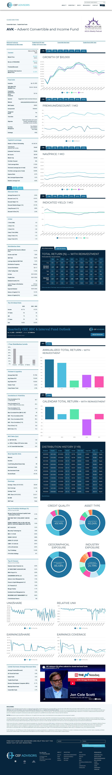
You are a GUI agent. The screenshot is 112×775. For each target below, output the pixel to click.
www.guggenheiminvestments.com (29, 102)
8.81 (67, 278)
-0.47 (52, 278)
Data (78, 5)
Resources (86, 5)
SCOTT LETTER (97, 756)
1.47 (57, 278)
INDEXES (81, 756)
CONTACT (96, 763)
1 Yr (60, 51)
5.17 (91, 278)
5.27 (91, 267)
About (64, 5)
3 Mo (49, 51)
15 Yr (83, 51)
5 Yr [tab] (20, 188)
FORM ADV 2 (97, 767)
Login (102, 5)
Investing (71, 5)
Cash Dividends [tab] (61, 248)
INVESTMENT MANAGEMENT (70, 754)
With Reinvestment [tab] (47, 248)
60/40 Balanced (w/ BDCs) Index (15, 44)
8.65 (67, 267)
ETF (80, 763)
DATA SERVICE (82, 754)
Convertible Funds (11, 24)
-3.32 (72, 267)
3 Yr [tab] (15, 188)
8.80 (101, 278)
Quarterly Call (98, 754)
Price (48, 344)
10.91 (96, 267)
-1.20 (52, 267)
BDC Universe (97, 760)
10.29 (96, 278)
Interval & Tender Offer (85, 761)
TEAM (58, 756)
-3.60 (62, 278)
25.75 (81, 278)
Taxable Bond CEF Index (38, 42)
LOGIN (95, 761)
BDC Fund (66, 758)
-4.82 (72, 278)
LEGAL (95, 765)
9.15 (101, 267)
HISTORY (59, 760)
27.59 (81, 267)
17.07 (77, 267)
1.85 (57, 267)
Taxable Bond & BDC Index (89, 42)
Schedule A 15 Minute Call (93, 745)
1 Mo (43, 51)
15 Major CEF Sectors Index (39, 44)
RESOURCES (97, 752)
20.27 (86, 267)
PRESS (58, 758)
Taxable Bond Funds (22, 24)
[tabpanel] (22, 202)
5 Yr (71, 51)
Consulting (82, 767)
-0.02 (62, 267)
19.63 (86, 278)
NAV (43, 343)
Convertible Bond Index (63, 42)
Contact (95, 5)
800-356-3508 (46, 753)
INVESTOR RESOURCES (99, 758)
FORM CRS (96, 769)
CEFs (80, 758)
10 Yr (77, 51)
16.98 (77, 278)
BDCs (80, 760)
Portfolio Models (68, 756)
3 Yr (66, 51)
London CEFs (82, 765)
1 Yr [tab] (9, 188)
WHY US (59, 754)
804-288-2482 (43, 752)
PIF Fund (66, 760)
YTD (55, 51)
